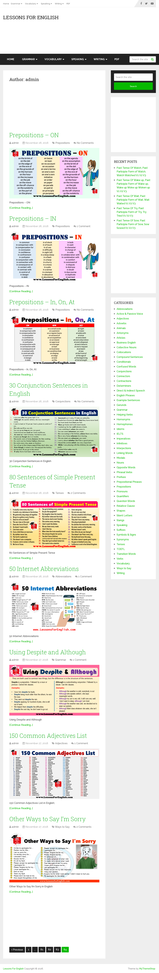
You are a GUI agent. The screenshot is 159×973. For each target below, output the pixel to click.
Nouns (120, 462)
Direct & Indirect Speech (131, 390)
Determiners (124, 385)
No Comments (85, 142)
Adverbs (121, 323)
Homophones (125, 424)
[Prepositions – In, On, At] (54, 340)
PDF (68, 3)
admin (15, 142)
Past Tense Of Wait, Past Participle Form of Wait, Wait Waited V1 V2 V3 (133, 200)
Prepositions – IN (32, 218)
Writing (58, 3)
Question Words (126, 501)
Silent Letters (124, 515)
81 (42, 949)
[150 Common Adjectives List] (54, 773)
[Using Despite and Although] (54, 690)
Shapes (121, 510)
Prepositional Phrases (129, 481)
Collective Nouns (126, 347)
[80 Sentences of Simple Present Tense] (54, 523)
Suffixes (121, 529)
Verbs (120, 558)
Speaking (45, 3)
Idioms (120, 429)
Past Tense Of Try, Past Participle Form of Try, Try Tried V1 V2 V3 (131, 212)
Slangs (120, 520)
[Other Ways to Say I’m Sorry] (54, 857)
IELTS (120, 433)
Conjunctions (62, 401)
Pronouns (122, 491)
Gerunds (121, 405)
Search (153, 59)
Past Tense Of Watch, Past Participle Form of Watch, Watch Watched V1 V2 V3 (132, 171)
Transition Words (126, 553)
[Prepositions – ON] (54, 173)
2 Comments (78, 493)
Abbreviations (63, 576)
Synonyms (123, 539)
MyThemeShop (147, 968)
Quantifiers (123, 496)
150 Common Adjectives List (48, 735)
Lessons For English (31, 17)
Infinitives (122, 443)
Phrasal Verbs (124, 472)
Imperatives (123, 438)
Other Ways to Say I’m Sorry (47, 819)
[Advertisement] (128, 32)
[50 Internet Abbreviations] (54, 607)
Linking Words (125, 453)
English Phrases (126, 395)
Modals (121, 457)
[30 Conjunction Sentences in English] (54, 431)
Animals (121, 328)
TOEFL (121, 549)
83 (57, 949)
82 (49, 949)
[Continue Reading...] (21, 207)
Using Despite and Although (47, 652)
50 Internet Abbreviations (44, 569)
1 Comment (83, 226)
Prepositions (62, 142)
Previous (18, 949)
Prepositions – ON (34, 135)
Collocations (124, 352)
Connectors (123, 376)
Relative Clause (126, 505)
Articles (121, 337)
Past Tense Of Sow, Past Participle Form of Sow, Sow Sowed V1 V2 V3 (133, 224)
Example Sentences (128, 400)
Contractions (124, 381)
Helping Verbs (125, 414)
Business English (126, 342)
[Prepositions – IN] (54, 256)
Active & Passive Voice (130, 313)
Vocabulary (30, 3)
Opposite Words (126, 467)
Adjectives (61, 743)
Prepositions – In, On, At (42, 302)
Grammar (15, 3)
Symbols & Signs (126, 534)
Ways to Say (62, 826)
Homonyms (123, 419)
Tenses (59, 493)
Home (6, 3)
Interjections (124, 448)
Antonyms (123, 333)
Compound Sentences (130, 357)
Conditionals (124, 361)
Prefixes (121, 477)
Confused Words (126, 366)
